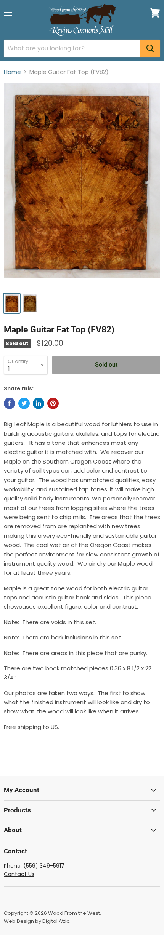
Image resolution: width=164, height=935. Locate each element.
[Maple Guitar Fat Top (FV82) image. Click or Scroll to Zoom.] (82, 185)
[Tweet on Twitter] (24, 403)
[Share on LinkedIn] (38, 403)
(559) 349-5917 (43, 865)
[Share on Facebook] (9, 403)
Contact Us (19, 874)
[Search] (150, 48)
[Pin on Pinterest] (53, 403)
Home (12, 72)
